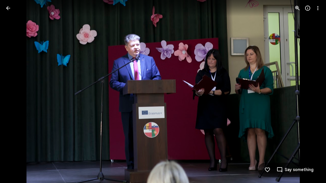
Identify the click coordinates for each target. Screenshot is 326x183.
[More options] (318, 8)
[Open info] (308, 8)
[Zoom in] (297, 8)
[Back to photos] (8, 8)
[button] (14, 91)
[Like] (267, 170)
